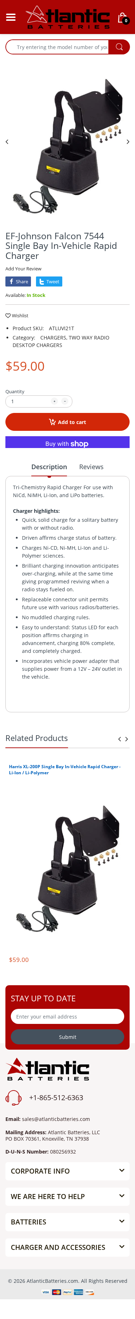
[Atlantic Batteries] (67, 16)
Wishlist (20, 315)
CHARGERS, (53, 337)
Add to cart (72, 422)
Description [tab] (49, 466)
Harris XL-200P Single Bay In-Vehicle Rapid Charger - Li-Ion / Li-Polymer (65, 770)
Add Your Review (23, 268)
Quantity (14, 391)
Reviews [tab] (91, 466)
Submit (67, 1037)
